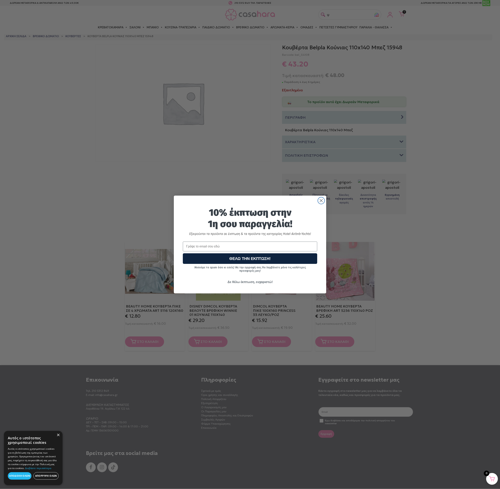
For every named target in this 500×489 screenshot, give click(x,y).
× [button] (58, 435)
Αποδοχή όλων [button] (19, 475)
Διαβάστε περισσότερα (38, 468)
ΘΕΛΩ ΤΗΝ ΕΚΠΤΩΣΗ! (250, 258)
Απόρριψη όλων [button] (46, 475)
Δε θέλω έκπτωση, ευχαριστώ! (250, 282)
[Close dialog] (321, 200)
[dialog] (33, 458)
